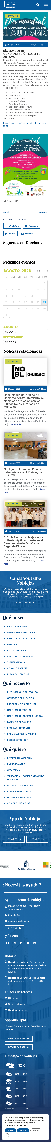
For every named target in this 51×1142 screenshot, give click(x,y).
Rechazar (23, 1130)
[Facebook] (7, 943)
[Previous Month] (39, 271)
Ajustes (36, 1130)
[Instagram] (14, 943)
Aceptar (10, 1130)
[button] (38, 4)
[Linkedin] (34, 943)
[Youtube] (28, 943)
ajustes (23, 1125)
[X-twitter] (21, 943)
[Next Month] (45, 271)
